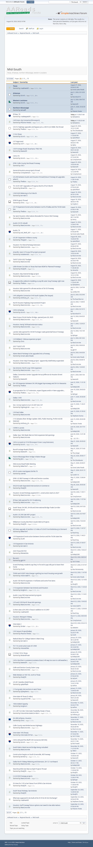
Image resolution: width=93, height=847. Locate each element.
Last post (74, 82)
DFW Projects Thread (20, 200)
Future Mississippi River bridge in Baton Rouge (29, 457)
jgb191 (74, 350)
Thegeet (24, 240)
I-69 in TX (16, 156)
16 (42, 122)
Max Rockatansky (77, 569)
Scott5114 (75, 475)
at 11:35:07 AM (77, 115)
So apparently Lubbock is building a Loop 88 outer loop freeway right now (38, 281)
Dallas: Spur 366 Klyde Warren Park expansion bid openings (33, 435)
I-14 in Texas (17, 134)
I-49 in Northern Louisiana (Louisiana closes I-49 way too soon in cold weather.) (40, 660)
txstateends (25, 254)
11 (36, 103)
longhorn (75, 204)
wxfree (74, 686)
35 (35, 203)
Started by (24, 82)
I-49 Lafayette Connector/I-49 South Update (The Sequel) (33, 296)
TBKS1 (74, 751)
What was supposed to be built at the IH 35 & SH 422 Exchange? (35, 798)
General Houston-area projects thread (26, 170)
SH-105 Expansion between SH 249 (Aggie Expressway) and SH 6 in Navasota (39, 383)
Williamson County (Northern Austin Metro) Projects (31, 522)
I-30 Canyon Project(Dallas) (22, 631)
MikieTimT (24, 466)
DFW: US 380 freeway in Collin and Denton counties (31, 478)
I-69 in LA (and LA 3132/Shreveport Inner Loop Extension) (33, 442)
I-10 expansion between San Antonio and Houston (30, 588)
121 (36, 158)
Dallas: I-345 (17, 398)
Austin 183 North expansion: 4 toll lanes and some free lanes (34, 581)
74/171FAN (76, 562)
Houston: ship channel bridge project (26, 274)
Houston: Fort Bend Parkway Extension (26, 245)
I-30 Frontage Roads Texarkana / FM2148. (27, 149)
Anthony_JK (25, 298)
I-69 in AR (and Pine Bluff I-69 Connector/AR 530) (30, 740)
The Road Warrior (78, 299)
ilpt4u (74, 145)
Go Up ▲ (85, 842)
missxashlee (25, 648)
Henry (74, 219)
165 (36, 312)
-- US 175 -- (76, 439)
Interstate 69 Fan (27, 735)
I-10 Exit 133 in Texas (20, 653)
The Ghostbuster (77, 130)
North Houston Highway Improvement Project (29, 303)
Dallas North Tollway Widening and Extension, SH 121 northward (35, 762)
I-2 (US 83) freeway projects (22, 776)
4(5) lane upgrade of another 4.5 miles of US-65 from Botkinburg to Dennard (40, 529)
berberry (24, 757)
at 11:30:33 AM (77, 121)
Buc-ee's (16, 558)
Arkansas (16, 93)
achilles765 (76, 292)
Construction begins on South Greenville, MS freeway (31, 754)
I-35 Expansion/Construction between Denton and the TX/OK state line (37, 536)
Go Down (10, 79)
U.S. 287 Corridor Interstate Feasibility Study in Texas (31, 711)
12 (41, 481)
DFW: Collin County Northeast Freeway (26, 163)
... (26, 79)
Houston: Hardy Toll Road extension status (27, 325)
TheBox (23, 129)
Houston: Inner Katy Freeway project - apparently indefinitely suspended (38, 361)
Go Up (9, 812)
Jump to (55, 823)
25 (36, 626)
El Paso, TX (16, 114)
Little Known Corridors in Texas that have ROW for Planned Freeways (37, 267)
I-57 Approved (18, 141)
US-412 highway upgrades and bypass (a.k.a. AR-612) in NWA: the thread (38, 127)
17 (36, 444)
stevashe (75, 270)
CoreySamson (76, 159)
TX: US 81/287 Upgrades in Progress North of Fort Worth (33, 186)
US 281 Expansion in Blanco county (25, 238)
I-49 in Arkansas (18, 310)
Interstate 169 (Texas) (20, 733)
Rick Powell (75, 743)
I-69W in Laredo (18, 428)
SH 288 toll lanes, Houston (22, 718)
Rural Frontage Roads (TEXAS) (23, 449)
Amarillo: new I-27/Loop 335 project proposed (29, 252)
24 (36, 742)
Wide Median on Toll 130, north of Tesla (26, 675)
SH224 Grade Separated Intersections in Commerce (31, 486)
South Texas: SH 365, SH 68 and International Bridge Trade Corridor (36, 508)
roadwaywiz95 (26, 117)
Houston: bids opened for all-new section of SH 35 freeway (33, 288)
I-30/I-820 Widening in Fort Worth (25, 193)
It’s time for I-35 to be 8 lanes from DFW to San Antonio (32, 783)
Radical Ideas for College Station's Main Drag (28, 639)
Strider (23, 626)
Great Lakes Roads (78, 90)
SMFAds (7, 844)
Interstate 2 (17, 624)
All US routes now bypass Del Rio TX (25, 471)
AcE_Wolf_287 (25, 233)
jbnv (22, 459)
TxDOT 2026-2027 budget (22, 259)
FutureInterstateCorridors (30, 713)
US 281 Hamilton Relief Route (23, 682)
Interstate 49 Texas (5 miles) (23, 696)
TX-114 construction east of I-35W (25, 646)
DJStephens (76, 117)
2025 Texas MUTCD (20, 551)
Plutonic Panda (77, 111)
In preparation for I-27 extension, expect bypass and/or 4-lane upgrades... (39, 390)
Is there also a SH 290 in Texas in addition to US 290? (31, 610)
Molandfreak (25, 655)
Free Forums (14, 844)
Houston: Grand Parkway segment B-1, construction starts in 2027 (36, 493)
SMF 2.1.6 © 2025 (10, 842)
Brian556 (24, 188)
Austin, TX (16, 230)
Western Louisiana (20, 100)
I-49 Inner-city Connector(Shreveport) (26, 120)
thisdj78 (23, 269)
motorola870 (25, 576)
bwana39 (75, 104)
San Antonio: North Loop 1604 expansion (27, 368)
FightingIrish (25, 407)
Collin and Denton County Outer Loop (26, 668)
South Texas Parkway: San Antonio (25, 791)
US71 (22, 144)
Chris (22, 203)
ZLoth (23, 539)
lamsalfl (23, 110)
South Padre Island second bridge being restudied (30, 747)
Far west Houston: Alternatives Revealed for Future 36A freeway (35, 216)
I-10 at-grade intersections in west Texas (27, 689)
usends (23, 474)
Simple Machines (20, 842)
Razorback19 (76, 97)
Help (69, 842)
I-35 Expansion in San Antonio (23, 544)
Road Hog (75, 533)
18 (40, 88)
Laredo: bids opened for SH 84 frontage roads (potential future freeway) (38, 332)
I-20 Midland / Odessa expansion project (27, 339)
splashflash (76, 138)
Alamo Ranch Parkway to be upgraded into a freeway (31, 354)
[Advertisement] (46, 51)
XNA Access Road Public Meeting (24, 464)
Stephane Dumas (77, 416)
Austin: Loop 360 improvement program (27, 595)
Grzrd (23, 95)
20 (36, 95)
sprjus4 (74, 678)
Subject (16, 82)
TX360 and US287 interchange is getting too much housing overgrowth (38, 573)
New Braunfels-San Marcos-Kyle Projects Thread (29, 769)
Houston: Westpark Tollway (22, 617)
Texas (15, 86)
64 (35, 144)
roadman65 (25, 88)
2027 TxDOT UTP (19, 346)
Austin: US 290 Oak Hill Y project (24, 515)
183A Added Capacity (20, 704)
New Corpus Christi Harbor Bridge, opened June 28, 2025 (33, 317)
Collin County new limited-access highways (27, 725)
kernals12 (24, 196)
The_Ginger (76, 453)
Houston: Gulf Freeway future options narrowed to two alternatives (36, 805)
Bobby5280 (76, 387)
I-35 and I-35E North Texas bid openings (27, 602)
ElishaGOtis (24, 553)
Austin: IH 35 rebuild (20, 223)
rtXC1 (23, 166)
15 (28, 79)
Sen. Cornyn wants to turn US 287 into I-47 (28, 405)
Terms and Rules (77, 842)
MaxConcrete (76, 197)
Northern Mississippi (21, 108)
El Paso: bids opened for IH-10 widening (27, 500)
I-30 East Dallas (18, 412)
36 (36, 136)
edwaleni (75, 628)
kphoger (75, 335)
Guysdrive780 (26, 699)
